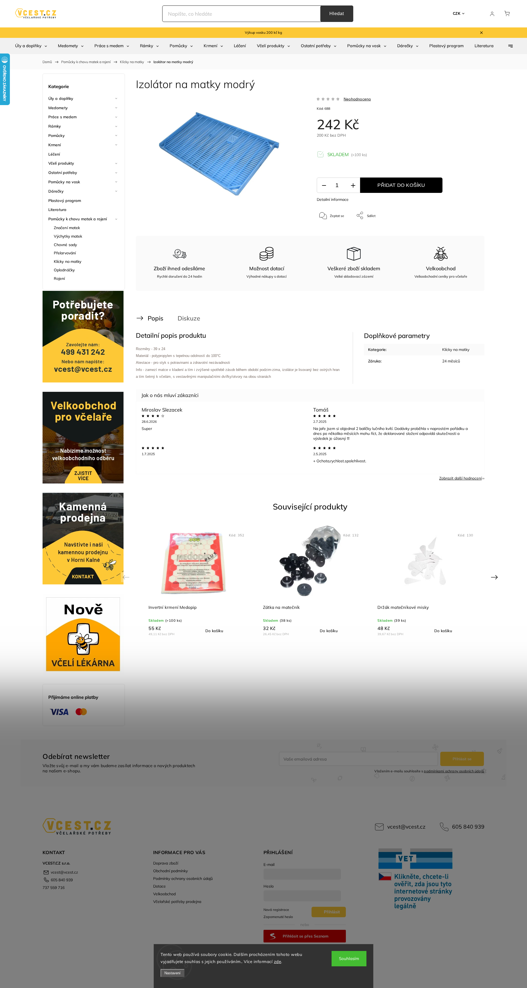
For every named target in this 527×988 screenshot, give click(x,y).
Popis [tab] (155, 318)
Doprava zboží (165, 863)
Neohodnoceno (357, 99)
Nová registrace (276, 909)
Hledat (336, 13)
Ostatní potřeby (62, 172)
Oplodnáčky (64, 270)
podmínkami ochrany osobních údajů (454, 771)
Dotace (159, 886)
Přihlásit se (462, 759)
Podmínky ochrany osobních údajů (183, 878)
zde (277, 961)
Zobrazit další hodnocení (460, 478)
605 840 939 (468, 826)
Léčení (54, 154)
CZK (457, 14)
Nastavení (172, 973)
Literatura (57, 209)
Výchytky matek (68, 236)
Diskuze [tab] (189, 318)
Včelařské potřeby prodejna (177, 901)
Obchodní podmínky (170, 870)
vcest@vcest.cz (406, 826)
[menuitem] (31, 46)
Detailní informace (333, 199)
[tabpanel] (195, 580)
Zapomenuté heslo (278, 916)
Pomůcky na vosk (64, 181)
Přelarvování (65, 252)
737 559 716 (54, 887)
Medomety (58, 107)
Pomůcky (56, 135)
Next (495, 577)
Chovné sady (65, 244)
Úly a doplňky (60, 98)
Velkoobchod (164, 893)
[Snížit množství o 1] (324, 185)
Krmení (54, 144)
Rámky (54, 126)
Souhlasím (349, 958)
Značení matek (67, 227)
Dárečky (56, 191)
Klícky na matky (68, 261)
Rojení (59, 278)
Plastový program (64, 200)
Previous (127, 577)
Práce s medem (62, 116)
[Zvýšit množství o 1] (353, 185)
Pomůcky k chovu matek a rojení (77, 218)
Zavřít (466, 234)
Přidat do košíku (401, 185)
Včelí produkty (61, 163)
